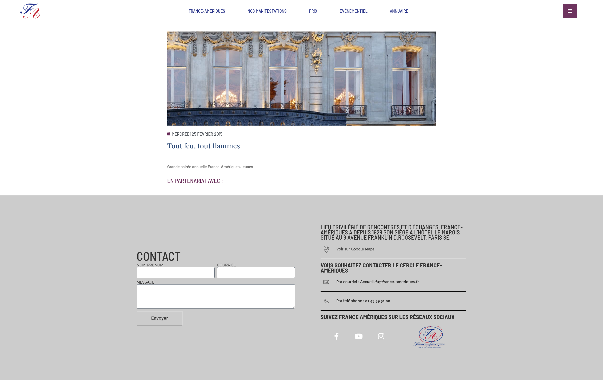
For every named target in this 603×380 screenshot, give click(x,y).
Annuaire (399, 11)
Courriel (226, 265)
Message (146, 282)
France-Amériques (207, 11)
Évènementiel (353, 11)
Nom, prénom (150, 265)
